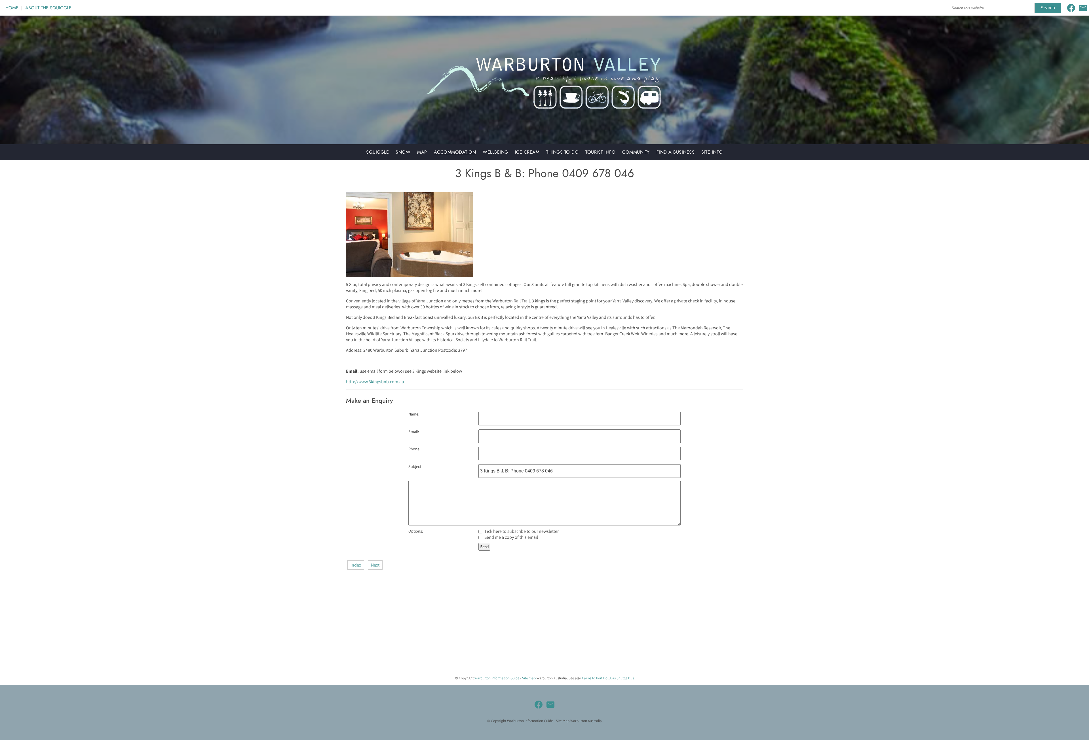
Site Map (562, 720)
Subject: (415, 466)
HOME (11, 8)
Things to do (562, 152)
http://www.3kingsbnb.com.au (375, 382)
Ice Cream (527, 152)
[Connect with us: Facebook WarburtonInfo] (1071, 8)
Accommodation (455, 152)
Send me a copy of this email (511, 537)
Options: (415, 531)
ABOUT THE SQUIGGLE (48, 8)
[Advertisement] (170, 631)
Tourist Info (600, 152)
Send (484, 547)
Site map (529, 678)
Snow (403, 152)
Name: (413, 414)
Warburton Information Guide (496, 678)
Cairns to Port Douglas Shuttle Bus (608, 678)
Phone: (414, 448)
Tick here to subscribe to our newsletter (521, 531)
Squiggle (377, 152)
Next (375, 565)
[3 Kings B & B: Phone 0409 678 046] (409, 275)
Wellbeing (495, 152)
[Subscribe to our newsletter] (1083, 8)
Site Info (712, 152)
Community (636, 152)
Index (356, 565)
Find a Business (676, 152)
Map (422, 152)
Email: (413, 431)
